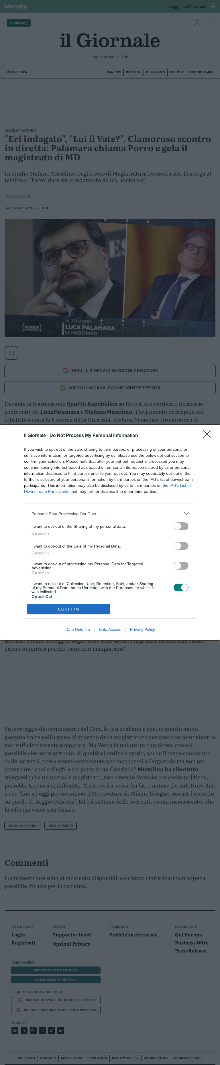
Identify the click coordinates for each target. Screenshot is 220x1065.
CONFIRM (68, 609)
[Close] (208, 435)
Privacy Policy (142, 629)
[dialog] (110, 532)
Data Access (110, 629)
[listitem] (110, 514)
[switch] (181, 526)
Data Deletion (77, 629)
